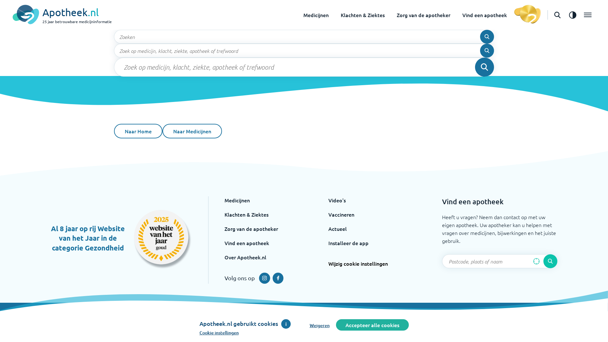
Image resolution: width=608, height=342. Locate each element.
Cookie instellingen (219, 333)
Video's (337, 200)
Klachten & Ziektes (363, 14)
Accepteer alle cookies (372, 324)
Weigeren (320, 325)
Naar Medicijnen (192, 131)
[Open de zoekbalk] (557, 14)
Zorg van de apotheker (423, 14)
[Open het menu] (587, 14)
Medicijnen (316, 14)
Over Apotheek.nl (245, 257)
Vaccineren (341, 214)
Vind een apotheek (484, 14)
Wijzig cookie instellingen (358, 263)
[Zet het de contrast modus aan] (572, 14)
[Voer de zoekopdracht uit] (487, 37)
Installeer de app (348, 242)
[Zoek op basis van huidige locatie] (536, 261)
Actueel (337, 228)
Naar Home (138, 131)
